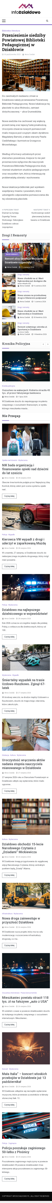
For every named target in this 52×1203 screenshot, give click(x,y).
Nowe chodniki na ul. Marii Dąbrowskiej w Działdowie (30, 312)
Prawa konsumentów (29, 993)
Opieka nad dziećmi (9, 460)
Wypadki (11, 535)
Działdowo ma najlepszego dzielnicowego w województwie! (24, 612)
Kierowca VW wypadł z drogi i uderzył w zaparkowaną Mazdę (24, 541)
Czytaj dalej (9, 496)
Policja (4, 535)
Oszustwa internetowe (11, 993)
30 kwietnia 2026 (40, 317)
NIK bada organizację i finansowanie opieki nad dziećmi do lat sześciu (25, 469)
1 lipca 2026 (22, 397)
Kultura (13, 755)
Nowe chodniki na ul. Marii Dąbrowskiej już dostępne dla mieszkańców (32, 281)
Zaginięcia (12, 1143)
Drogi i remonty (12, 254)
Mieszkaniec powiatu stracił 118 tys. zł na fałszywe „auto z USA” (25, 1000)
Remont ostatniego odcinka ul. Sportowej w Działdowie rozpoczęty (32, 329)
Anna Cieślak (30, 54)
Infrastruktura (7, 914)
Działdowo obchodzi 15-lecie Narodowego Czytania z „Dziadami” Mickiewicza (22, 848)
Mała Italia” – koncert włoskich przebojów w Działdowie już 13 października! (24, 1078)
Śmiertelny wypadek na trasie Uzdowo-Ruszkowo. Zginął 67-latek (23, 684)
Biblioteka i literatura (11, 31)
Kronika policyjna (8, 386)
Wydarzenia (22, 460)
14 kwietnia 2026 (40, 334)
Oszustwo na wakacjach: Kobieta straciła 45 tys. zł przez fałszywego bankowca (26, 391)
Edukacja (5, 755)
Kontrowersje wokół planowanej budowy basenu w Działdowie (40, 216)
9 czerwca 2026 (40, 286)
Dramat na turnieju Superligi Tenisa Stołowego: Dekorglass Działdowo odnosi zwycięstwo (12, 220)
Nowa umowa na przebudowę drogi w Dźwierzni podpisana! (32, 296)
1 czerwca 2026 (40, 302)
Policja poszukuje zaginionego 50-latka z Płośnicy (23, 1150)
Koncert (5, 1069)
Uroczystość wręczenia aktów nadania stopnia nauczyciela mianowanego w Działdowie (23, 764)
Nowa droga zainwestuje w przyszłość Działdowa (21, 920)
